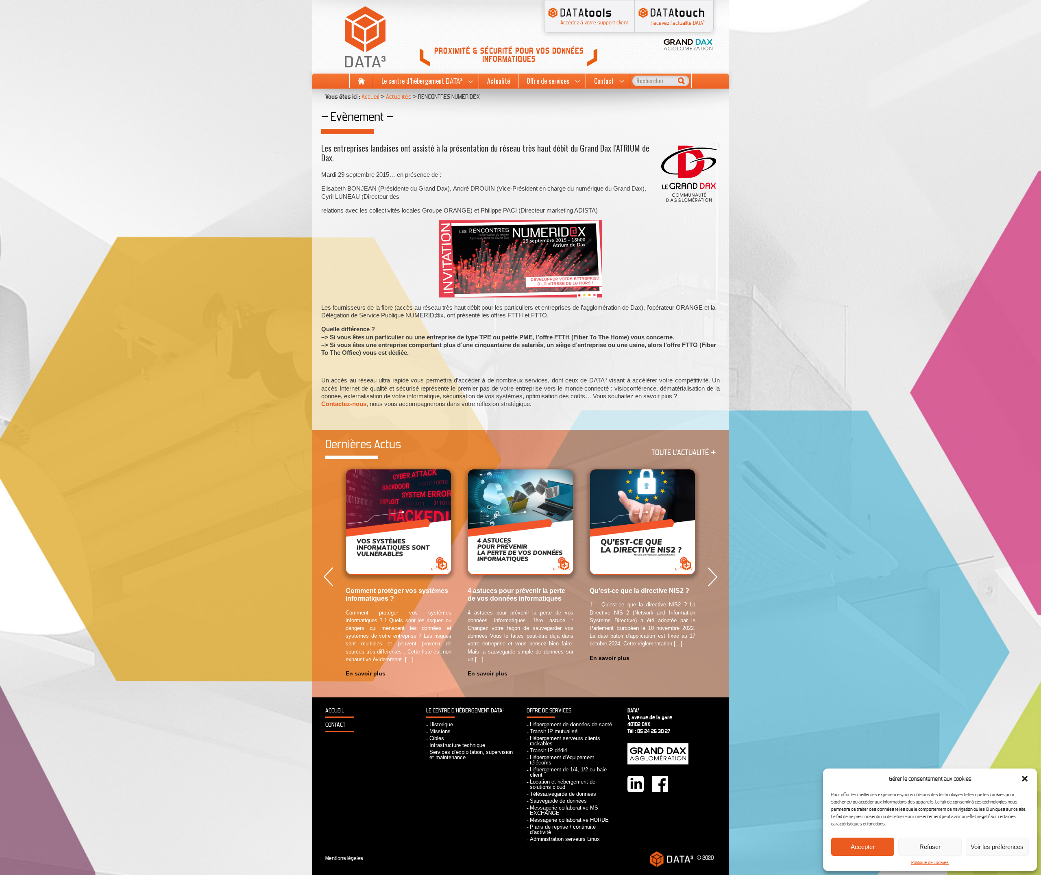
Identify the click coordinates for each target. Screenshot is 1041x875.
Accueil (361, 81)
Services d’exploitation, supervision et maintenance (471, 754)
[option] (398, 573)
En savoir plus (365, 673)
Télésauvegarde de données (563, 794)
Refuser (930, 846)
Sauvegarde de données (558, 800)
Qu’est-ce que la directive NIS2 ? (639, 590)
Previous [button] (328, 576)
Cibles (436, 738)
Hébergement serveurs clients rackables (565, 741)
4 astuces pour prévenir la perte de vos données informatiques (516, 594)
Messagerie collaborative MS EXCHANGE (564, 810)
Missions (440, 731)
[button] (1025, 779)
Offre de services (548, 81)
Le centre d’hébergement (421, 81)
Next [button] (713, 576)
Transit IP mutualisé (553, 731)
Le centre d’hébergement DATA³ (465, 711)
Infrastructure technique (457, 745)
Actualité (498, 81)
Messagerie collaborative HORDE (569, 820)
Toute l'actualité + (683, 452)
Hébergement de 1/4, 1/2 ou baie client (568, 772)
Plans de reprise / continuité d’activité (563, 829)
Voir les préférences (997, 846)
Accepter (863, 846)
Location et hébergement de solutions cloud (562, 784)
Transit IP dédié (548, 750)
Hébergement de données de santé (571, 724)
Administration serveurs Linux (565, 839)
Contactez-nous (343, 403)
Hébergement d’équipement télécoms (562, 760)
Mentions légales (344, 858)
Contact (604, 81)
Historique (441, 724)
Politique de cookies (930, 862)
